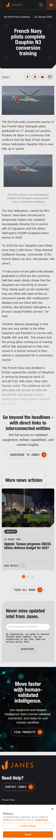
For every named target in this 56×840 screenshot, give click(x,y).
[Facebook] (27, 77)
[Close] (52, 809)
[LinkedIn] (42, 77)
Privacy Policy (8, 800)
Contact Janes (15, 787)
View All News (24, 589)
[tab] (23, 576)
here (26, 641)
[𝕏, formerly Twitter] (35, 77)
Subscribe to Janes (24, 454)
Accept (28, 834)
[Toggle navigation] (51, 5)
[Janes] (14, 5)
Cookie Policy (41, 820)
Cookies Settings (28, 826)
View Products (24, 732)
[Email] (50, 77)
